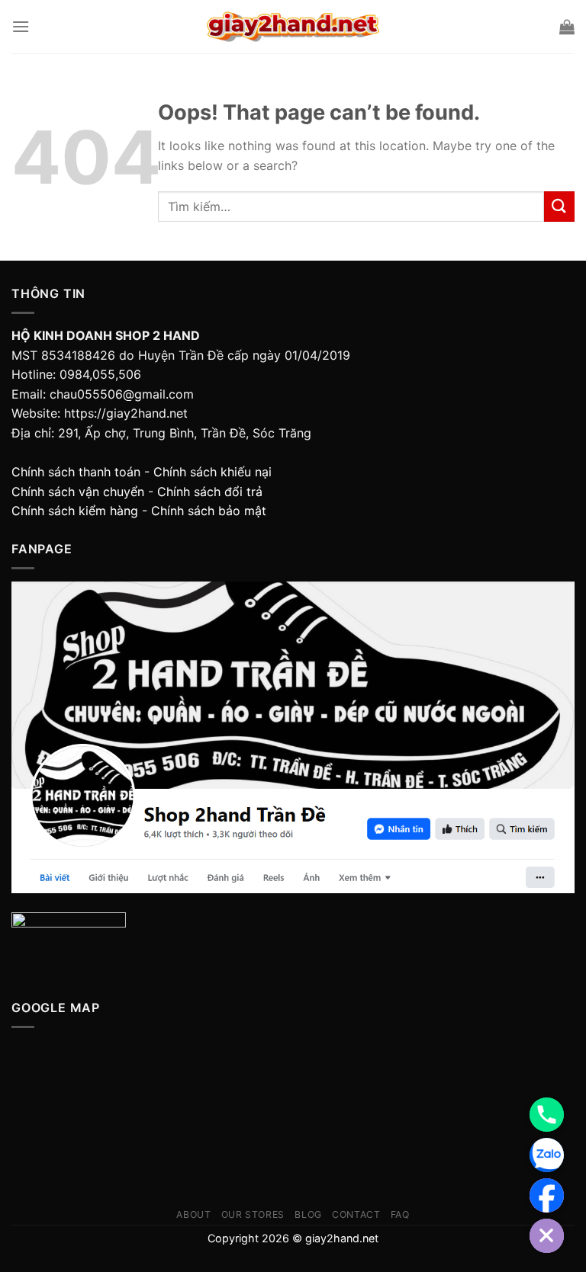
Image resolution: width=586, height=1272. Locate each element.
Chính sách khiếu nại (212, 471)
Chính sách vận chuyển (77, 491)
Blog (308, 1214)
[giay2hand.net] (293, 26)
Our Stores (253, 1214)
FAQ (400, 1214)
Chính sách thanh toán (75, 471)
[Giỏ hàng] (567, 26)
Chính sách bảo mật (208, 510)
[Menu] (20, 26)
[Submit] (559, 206)
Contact (356, 1214)
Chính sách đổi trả (209, 491)
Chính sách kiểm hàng (74, 510)
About (193, 1214)
